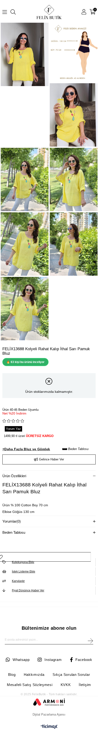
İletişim (85, 685)
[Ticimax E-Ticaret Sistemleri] (49, 727)
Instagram (53, 660)
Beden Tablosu (77, 449)
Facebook (83, 660)
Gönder (90, 641)
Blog (12, 675)
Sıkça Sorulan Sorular (71, 675)
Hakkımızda (34, 675)
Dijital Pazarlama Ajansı (49, 714)
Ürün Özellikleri (14, 476)
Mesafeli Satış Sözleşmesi (30, 685)
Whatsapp (21, 660)
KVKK (66, 685)
